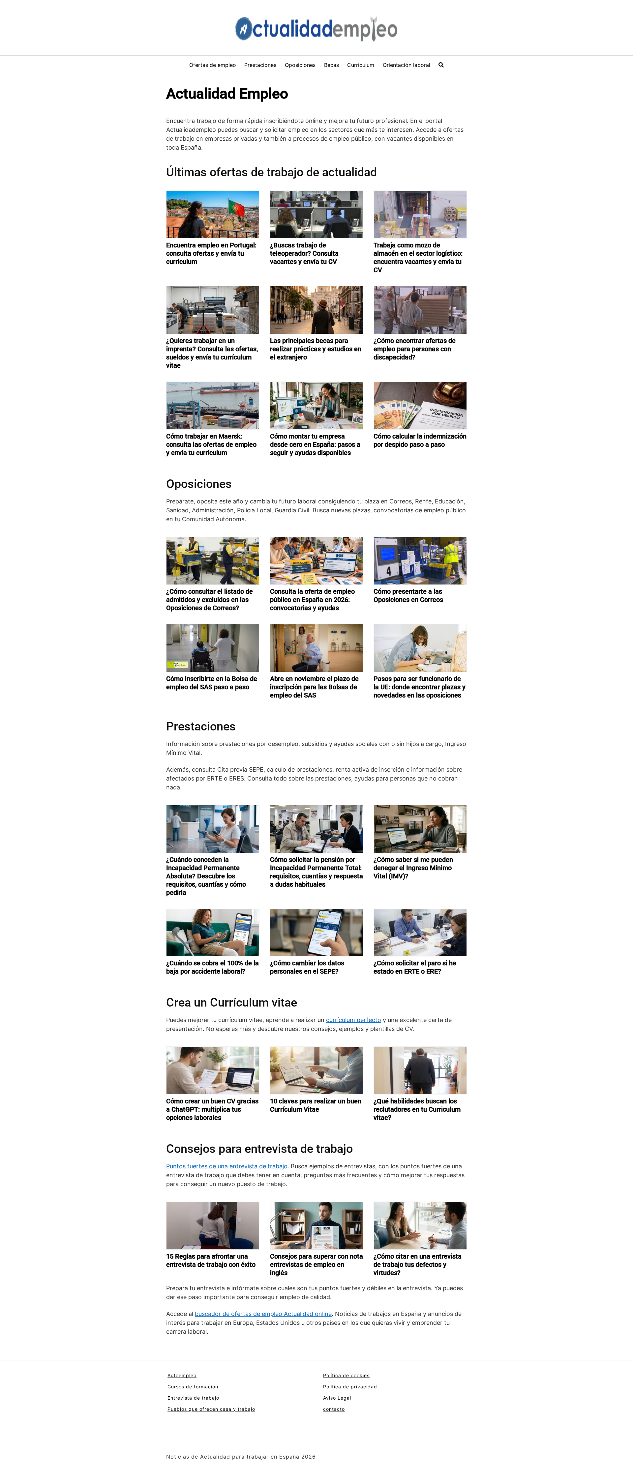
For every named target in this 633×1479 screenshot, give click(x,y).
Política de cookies (346, 1375)
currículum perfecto (353, 1019)
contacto (334, 1409)
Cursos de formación (192, 1386)
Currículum (360, 65)
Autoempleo (181, 1375)
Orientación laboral (406, 65)
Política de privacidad (350, 1386)
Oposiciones (300, 65)
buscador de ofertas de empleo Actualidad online (263, 1313)
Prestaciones (260, 65)
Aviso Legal (337, 1398)
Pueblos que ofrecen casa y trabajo (211, 1409)
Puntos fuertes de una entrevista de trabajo (226, 1166)
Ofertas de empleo (212, 65)
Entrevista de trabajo (193, 1398)
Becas (331, 65)
